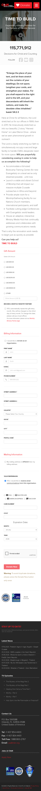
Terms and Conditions (17, 788)
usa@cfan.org (13, 743)
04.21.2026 (18, 660)
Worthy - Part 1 (11, 697)
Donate (25, 5)
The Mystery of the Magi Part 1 (17, 685)
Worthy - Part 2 (11, 693)
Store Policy (6, 788)
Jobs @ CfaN (28, 788)
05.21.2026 (19, 652)
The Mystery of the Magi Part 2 (17, 681)
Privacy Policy (35, 786)
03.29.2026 (20, 668)
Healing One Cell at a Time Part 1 (18, 689)
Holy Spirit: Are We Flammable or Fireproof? (22, 700)
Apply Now (6, 757)
